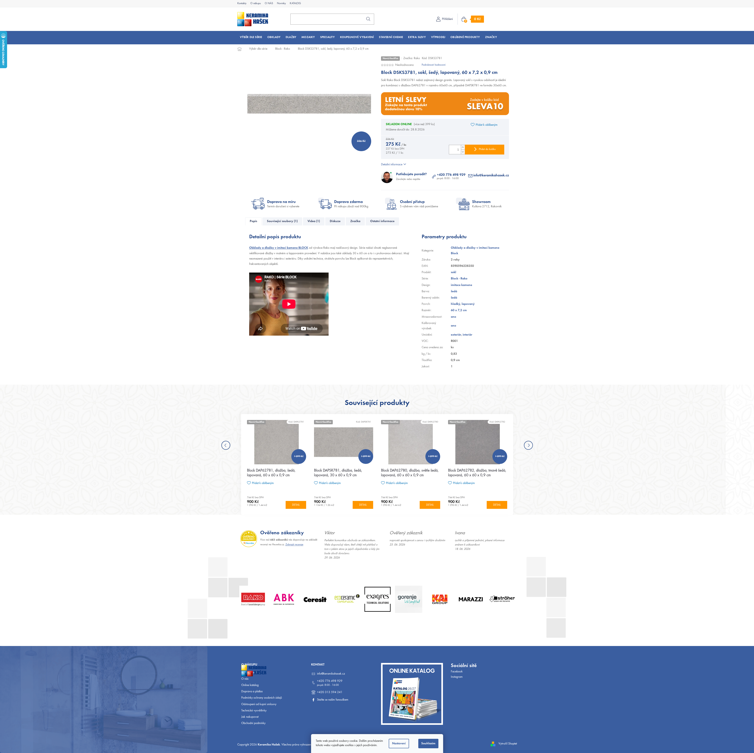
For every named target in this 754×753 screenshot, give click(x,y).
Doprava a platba (252, 691)
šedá (454, 291)
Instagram (457, 677)
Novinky (281, 3)
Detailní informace (391, 164)
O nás (245, 678)
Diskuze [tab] (335, 221)
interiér (467, 334)
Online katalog (250, 685)
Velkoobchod (249, 672)
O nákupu (255, 3)
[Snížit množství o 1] (463, 152)
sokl (453, 272)
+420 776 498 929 (451, 175)
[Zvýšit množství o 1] (463, 147)
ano (453, 316)
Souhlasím (428, 743)
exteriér (456, 334)
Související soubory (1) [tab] (282, 221)
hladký (455, 304)
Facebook (457, 671)
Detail (296, 505)
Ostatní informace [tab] (382, 221)
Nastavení (399, 743)
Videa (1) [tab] (314, 221)
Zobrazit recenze (294, 544)
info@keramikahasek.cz (491, 175)
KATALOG (295, 3)
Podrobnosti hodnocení (434, 65)
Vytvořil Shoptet (508, 743)
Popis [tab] (253, 221)
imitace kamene (461, 285)
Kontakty (241, 3)
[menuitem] (251, 37)
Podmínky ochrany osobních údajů (261, 697)
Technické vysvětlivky (254, 710)
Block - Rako (459, 278)
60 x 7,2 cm (459, 310)
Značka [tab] (355, 221)
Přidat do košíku (487, 149)
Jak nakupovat (249, 717)
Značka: (411, 58)
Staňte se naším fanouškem (332, 699)
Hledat (368, 19)
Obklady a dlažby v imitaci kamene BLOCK (278, 247)
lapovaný (468, 304)
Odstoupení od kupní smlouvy (258, 704)
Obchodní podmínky (253, 723)
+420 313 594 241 (329, 692)
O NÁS (269, 3)
